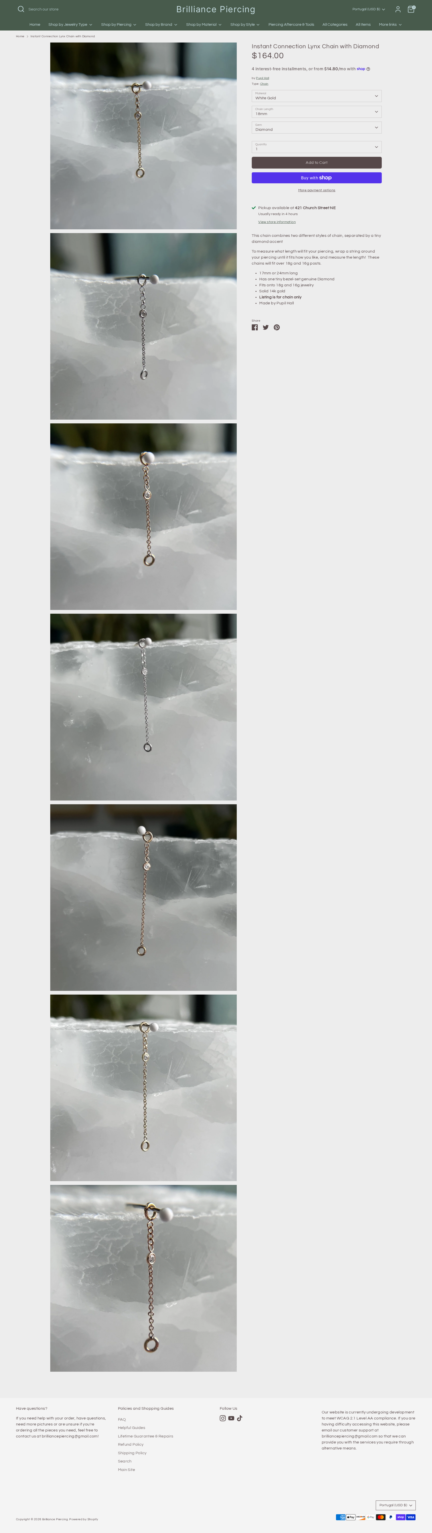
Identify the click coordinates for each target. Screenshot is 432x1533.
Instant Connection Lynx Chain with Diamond (62, 36)
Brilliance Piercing (216, 9)
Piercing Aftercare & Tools (291, 25)
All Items (363, 25)
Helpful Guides (132, 1428)
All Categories (335, 25)
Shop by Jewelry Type (68, 25)
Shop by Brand (159, 25)
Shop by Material (201, 25)
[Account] (398, 9)
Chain (264, 84)
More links (388, 25)
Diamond (264, 130)
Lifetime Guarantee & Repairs (146, 1436)
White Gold (266, 98)
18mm (262, 114)
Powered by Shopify (83, 1519)
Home (35, 25)
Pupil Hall (262, 78)
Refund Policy (131, 1444)
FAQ (122, 1419)
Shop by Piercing (116, 25)
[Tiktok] (240, 1418)
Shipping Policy (132, 1453)
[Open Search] (21, 9)
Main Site (126, 1470)
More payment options (317, 190)
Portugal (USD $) (366, 9)
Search (125, 1461)
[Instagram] (223, 1418)
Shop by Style (243, 25)
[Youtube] (231, 1418)
